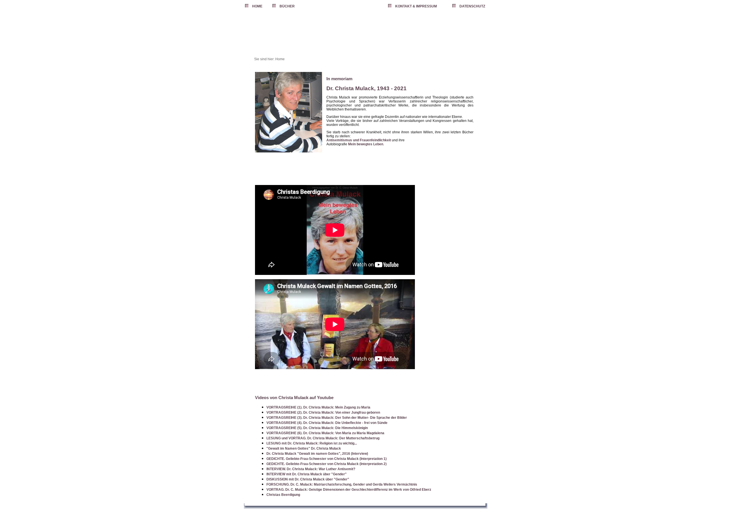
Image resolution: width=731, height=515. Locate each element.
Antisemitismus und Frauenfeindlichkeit (358, 140)
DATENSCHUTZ (472, 6)
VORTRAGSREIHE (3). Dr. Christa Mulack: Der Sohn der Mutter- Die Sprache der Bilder (336, 418)
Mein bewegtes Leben (365, 144)
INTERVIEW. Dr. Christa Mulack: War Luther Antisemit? (310, 469)
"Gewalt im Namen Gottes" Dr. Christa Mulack (303, 448)
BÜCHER (287, 6)
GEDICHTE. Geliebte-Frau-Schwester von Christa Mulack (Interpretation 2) (326, 464)
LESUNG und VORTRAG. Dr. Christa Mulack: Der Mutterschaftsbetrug (322, 438)
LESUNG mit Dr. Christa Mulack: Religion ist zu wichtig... (311, 443)
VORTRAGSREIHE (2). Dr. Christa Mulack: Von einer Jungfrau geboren (323, 413)
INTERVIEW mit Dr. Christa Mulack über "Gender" (306, 474)
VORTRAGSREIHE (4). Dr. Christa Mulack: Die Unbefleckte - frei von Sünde (326, 423)
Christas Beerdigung (283, 495)
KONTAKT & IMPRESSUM (416, 6)
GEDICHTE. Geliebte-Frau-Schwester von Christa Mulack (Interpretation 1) (326, 459)
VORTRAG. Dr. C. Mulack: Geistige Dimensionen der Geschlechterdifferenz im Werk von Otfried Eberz (348, 490)
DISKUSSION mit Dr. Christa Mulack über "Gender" (307, 479)
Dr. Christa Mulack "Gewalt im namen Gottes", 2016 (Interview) (317, 454)
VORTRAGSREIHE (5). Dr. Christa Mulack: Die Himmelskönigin (317, 428)
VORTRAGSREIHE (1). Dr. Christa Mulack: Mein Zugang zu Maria (318, 407)
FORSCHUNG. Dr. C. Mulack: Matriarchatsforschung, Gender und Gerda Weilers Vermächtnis (341, 484)
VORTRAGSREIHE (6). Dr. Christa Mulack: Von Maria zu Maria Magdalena (325, 433)
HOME (257, 6)
